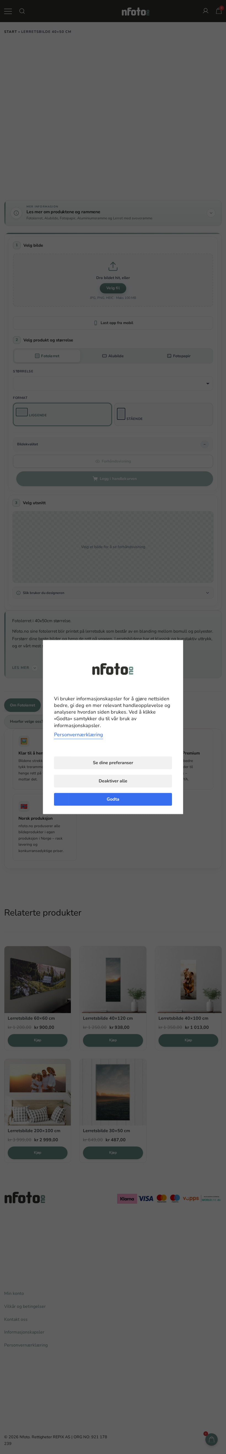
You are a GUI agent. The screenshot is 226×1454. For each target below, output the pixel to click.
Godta (113, 799)
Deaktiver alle (113, 781)
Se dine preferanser (113, 763)
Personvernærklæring (78, 734)
